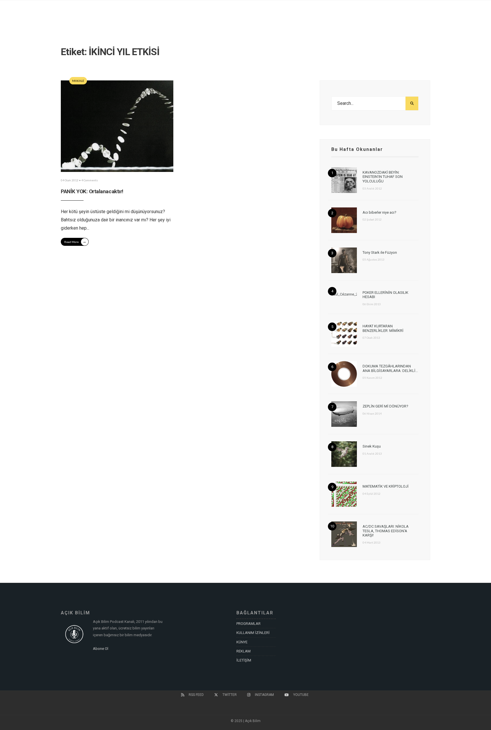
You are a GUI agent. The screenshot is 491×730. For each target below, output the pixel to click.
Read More (75, 241)
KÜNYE (241, 642)
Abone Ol (100, 648)
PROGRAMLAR (248, 623)
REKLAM (243, 651)
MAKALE (78, 80)
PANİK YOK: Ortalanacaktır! (92, 191)
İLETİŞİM (243, 660)
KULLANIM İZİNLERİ (253, 633)
